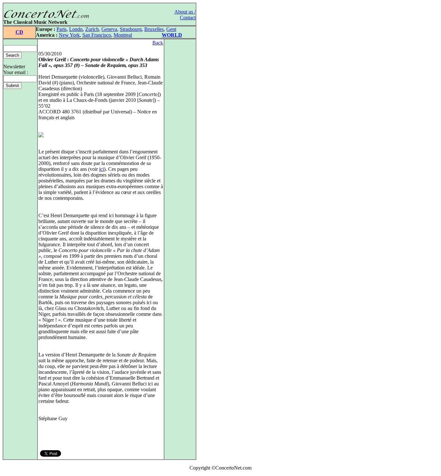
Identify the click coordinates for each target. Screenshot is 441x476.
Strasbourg (131, 29)
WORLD (172, 35)
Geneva (109, 29)
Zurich (92, 29)
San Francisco (96, 35)
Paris (61, 29)
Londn (76, 29)
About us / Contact (185, 14)
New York (69, 35)
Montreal (123, 35)
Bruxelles (154, 29)
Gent (171, 29)
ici (101, 169)
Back (157, 42)
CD (19, 32)
